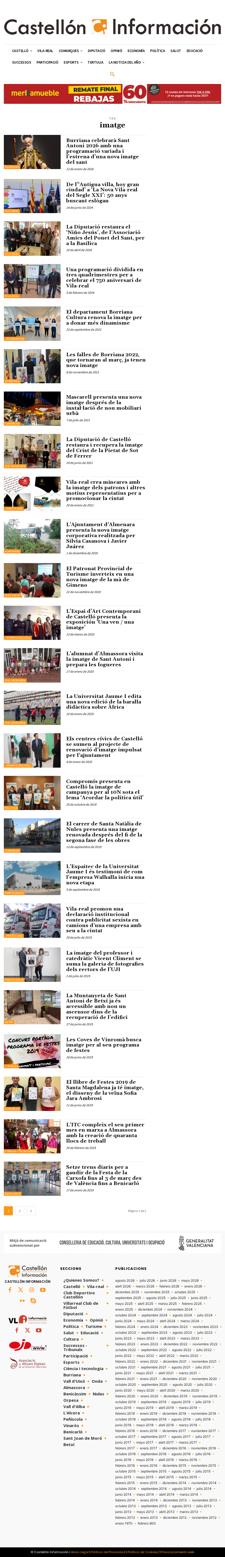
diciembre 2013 (175, 1500)
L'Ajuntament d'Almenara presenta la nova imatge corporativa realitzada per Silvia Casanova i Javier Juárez (100, 535)
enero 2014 (149, 1500)
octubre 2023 (125, 1332)
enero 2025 (124, 1309)
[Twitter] (21, 1290)
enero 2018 (148, 1431)
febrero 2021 (125, 1379)
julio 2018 (203, 1419)
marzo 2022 (189, 1355)
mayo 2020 (145, 1390)
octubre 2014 (125, 1488)
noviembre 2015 (203, 1465)
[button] (112, 74)
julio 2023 (205, 1332)
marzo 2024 (190, 1321)
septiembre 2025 (128, 1298)
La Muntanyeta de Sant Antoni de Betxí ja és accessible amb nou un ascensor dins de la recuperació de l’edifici (97, 1007)
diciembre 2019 (175, 1396)
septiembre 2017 (153, 1436)
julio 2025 (178, 1298)
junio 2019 (123, 1407)
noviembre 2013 (204, 1500)
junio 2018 (123, 1425)
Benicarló (13, 1193)
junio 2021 (123, 1373)
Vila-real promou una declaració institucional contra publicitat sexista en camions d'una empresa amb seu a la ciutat (104, 920)
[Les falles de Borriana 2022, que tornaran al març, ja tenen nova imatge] (32, 366)
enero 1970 (124, 1523)
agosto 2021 (180, 1367)
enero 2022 (149, 1361)
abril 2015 (166, 1477)
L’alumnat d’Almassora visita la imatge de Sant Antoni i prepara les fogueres (104, 659)
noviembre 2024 (180, 1309)
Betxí (9, 1022)
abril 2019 (166, 1407)
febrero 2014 (125, 1500)
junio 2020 (123, 1390)
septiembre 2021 (153, 1367)
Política (11, 808)
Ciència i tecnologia (20, 1151)
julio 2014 (204, 1488)
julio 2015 (203, 1471)
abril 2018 (166, 1425)
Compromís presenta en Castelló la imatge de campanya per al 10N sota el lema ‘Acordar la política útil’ (105, 789)
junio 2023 (123, 1338)
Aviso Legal (80, 1552)
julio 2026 (147, 1280)
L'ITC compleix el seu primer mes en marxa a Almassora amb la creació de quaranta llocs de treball (105, 1133)
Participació (14, 893)
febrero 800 (147, 1523)
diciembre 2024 (150, 1309)
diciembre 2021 (175, 1361)
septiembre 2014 (154, 1488)
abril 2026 (123, 1286)
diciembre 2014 (174, 1483)
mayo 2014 (145, 1494)
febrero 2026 (169, 1286)
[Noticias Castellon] (112, 26)
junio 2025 (199, 1298)
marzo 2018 (188, 1425)
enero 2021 (148, 1379)
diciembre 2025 (127, 1292)
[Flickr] (22, 1301)
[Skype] (33, 1301)
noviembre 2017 (203, 1431)
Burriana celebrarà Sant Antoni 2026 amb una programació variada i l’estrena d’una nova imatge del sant (102, 151)
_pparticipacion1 (18, 638)
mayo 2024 (145, 1321)
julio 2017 (203, 1436)
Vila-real (12, 211)
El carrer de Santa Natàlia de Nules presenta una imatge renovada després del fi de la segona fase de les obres (104, 832)
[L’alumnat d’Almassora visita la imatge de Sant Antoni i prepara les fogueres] (32, 665)
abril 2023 (167, 1338)
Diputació (12, 595)
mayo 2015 (144, 1477)
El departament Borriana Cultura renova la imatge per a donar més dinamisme (104, 317)
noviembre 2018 (203, 1413)
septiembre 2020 (154, 1384)
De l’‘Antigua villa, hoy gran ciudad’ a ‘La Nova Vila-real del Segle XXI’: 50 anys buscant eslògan (102, 192)
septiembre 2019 (153, 1402)
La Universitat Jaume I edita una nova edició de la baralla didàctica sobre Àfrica (103, 702)
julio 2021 (203, 1367)
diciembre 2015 (174, 1465)
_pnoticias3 (14, 508)
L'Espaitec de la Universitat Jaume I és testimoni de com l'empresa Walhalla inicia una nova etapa (105, 874)
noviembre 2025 (156, 1292)
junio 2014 (123, 1494)
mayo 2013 (145, 1511)
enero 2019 (148, 1413)
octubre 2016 (125, 1454)
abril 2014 (167, 1494)
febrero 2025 (192, 1303)
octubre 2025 (185, 1292)
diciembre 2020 (174, 1379)
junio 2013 (123, 1511)
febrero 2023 (125, 1344)
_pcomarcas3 (14, 339)
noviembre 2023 (205, 1326)
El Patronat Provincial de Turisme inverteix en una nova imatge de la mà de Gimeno (100, 577)
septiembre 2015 (153, 1471)
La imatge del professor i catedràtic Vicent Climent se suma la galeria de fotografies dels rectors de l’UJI (105, 961)
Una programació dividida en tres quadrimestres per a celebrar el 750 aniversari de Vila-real (104, 278)
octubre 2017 (125, 1436)
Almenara (12, 551)
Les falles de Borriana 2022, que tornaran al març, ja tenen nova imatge (106, 360)
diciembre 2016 (174, 1448)
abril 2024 (167, 1321)
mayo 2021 (144, 1373)
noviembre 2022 (205, 1344)
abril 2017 (166, 1442)
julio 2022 (204, 1350)
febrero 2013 (125, 1517)
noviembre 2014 (204, 1483)
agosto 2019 (180, 1402)
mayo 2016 (144, 1459)
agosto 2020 (182, 1384)
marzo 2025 (167, 1303)
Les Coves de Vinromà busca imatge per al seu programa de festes (103, 1045)
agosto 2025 (155, 1298)
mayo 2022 (145, 1355)
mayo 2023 (145, 1338)
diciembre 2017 (174, 1431)
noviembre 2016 (203, 1448)
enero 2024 (149, 1326)
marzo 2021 (188, 1373)
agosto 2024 (182, 1315)
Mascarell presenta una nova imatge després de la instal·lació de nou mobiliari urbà (104, 405)
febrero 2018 (125, 1431)
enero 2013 (149, 1517)
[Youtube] (43, 1290)
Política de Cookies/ (143, 1552)
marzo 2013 (189, 1511)
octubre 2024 (125, 1315)
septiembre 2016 (153, 1454)
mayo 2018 (144, 1425)
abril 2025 (145, 1303)
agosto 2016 (180, 1454)
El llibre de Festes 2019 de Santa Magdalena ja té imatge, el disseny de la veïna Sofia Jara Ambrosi (105, 1090)
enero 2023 (149, 1344)
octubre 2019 (125, 1402)
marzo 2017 (188, 1442)
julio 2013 (204, 1506)
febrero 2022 (125, 1361)
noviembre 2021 (204, 1361)
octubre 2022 (125, 1350)
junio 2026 (168, 1280)
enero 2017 (148, 1448)
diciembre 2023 (176, 1326)
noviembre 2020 (204, 1379)
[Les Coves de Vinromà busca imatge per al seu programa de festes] (32, 1051)
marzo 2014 (189, 1494)
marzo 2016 (188, 1459)
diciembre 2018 (174, 1413)
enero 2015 (148, 1483)
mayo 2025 (124, 1303)
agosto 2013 (181, 1506)
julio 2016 (203, 1454)
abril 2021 (166, 1373)
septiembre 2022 (154, 1350)
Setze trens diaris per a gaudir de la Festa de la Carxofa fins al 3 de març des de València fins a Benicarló (104, 1175)
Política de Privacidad (108, 1552)
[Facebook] (10, 1290)
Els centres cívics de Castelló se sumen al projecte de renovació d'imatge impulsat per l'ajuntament (104, 747)
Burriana (12, 167)
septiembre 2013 (154, 1506)
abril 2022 (167, 1355)
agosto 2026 (124, 1280)
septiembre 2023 (154, 1332)
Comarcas (12, 423)
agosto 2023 (182, 1332)
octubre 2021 (125, 1367)
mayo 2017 (144, 1442)
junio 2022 (123, 1355)
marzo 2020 (190, 1390)
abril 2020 (167, 1390)
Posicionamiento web (177, 1552)
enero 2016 (148, 1465)
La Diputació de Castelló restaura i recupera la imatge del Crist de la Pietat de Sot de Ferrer (104, 447)
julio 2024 (205, 1315)
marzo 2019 (188, 1407)
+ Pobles (11, 1066)
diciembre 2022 (175, 1344)
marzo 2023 (190, 1338)
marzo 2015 (188, 1477)
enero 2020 (149, 1396)
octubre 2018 (125, 1419)
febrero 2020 (125, 1396)
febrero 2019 (125, 1413)
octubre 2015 (125, 1471)
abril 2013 (167, 1511)
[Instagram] (32, 1290)
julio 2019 (203, 1402)
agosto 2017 (180, 1436)
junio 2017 (123, 1442)
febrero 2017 (125, 1448)
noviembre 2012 (204, 1517)
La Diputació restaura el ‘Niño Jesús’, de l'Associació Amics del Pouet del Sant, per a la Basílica (105, 235)
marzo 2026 (145, 1286)
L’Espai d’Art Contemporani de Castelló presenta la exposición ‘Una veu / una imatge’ (103, 619)
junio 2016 (123, 1459)
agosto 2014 (181, 1488)
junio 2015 (123, 1477)
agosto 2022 (181, 1350)
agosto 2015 (180, 1471)
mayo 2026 (190, 1280)
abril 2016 (166, 1459)
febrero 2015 (125, 1483)
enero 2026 (193, 1286)
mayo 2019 (144, 1407)
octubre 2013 (125, 1506)
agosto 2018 (180, 1419)
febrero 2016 (125, 1465)
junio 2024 (123, 1321)
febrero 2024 (125, 1326)
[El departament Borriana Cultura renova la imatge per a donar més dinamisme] (32, 323)
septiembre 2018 (153, 1419)
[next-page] (31, 1210)
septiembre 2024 (154, 1315)
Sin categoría (15, 466)
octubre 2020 (125, 1384)
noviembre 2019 (204, 1396)
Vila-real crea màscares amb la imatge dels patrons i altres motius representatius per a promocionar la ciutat (105, 490)
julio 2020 (205, 1384)
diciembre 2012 (175, 1517)
